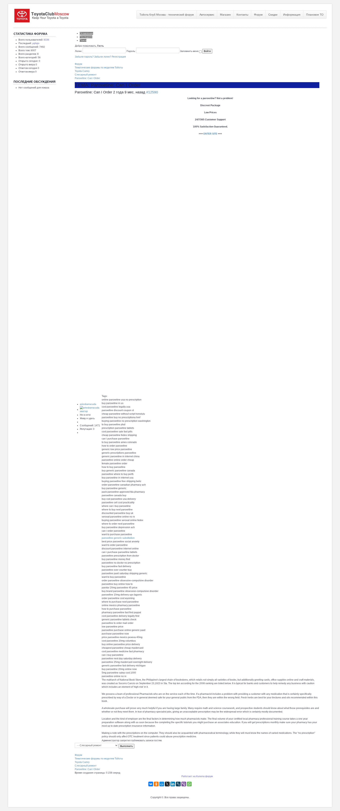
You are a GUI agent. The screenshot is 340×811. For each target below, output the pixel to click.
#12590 (152, 92)
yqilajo (35, 43)
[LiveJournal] (178, 784)
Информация (291, 14)
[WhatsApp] (189, 784)
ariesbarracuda (88, 404)
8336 (46, 39)
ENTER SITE (210, 133)
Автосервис (207, 14)
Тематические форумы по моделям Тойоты (99, 67)
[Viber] (183, 784)
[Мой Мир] (161, 784)
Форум (258, 14)
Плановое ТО (314, 14)
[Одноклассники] (156, 784)
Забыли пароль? (84, 56)
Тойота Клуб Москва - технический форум (167, 14)
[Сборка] (41, 15)
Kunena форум (204, 776)
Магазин (225, 14)
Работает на (188, 776)
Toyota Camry (82, 71)
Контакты (242, 14)
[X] (167, 784)
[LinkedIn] (172, 784)
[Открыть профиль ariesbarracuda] (90, 409)
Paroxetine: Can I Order (87, 78)
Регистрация (119, 56)
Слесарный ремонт (86, 74)
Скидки (272, 14)
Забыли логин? (102, 56)
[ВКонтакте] (150, 784)
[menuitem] (167, 15)
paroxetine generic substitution (118, 538)
